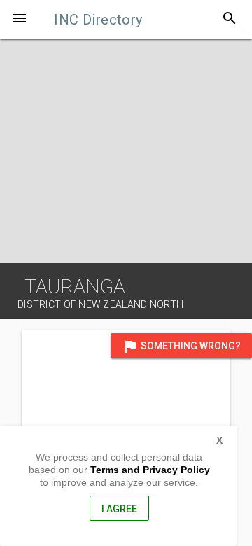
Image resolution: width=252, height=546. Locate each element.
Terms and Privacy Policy (150, 469)
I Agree (119, 508)
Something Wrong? (181, 346)
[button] (19, 19)
